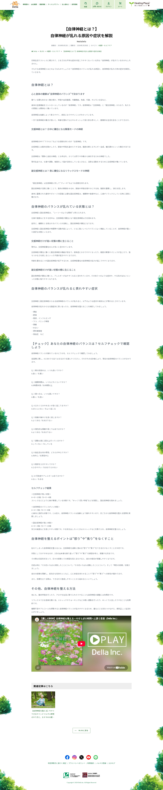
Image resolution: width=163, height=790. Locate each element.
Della (35, 51)
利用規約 (90, 763)
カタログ (111, 763)
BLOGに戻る (83, 730)
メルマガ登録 (101, 763)
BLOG (42, 51)
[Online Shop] (139, 4)
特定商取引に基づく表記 (57, 763)
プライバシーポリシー (77, 763)
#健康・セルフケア (105, 45)
